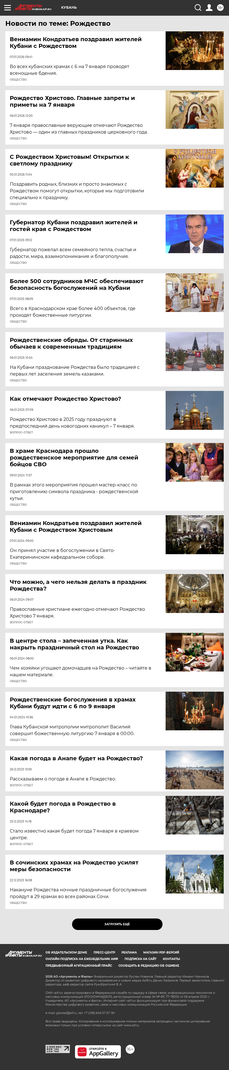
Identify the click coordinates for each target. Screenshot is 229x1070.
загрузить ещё (117, 924)
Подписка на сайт (140, 959)
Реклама (129, 952)
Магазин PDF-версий (161, 952)
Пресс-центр (104, 952)
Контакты (171, 959)
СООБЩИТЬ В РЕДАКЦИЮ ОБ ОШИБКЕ (148, 966)
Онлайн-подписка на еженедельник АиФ (82, 959)
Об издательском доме (66, 952)
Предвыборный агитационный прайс (79, 966)
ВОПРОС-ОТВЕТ (21, 432)
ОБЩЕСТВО (18, 79)
